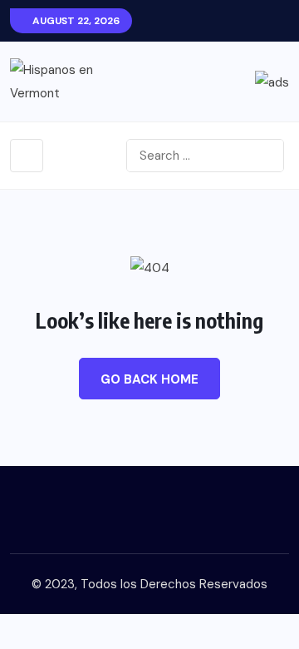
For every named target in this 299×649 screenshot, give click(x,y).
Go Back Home (149, 379)
